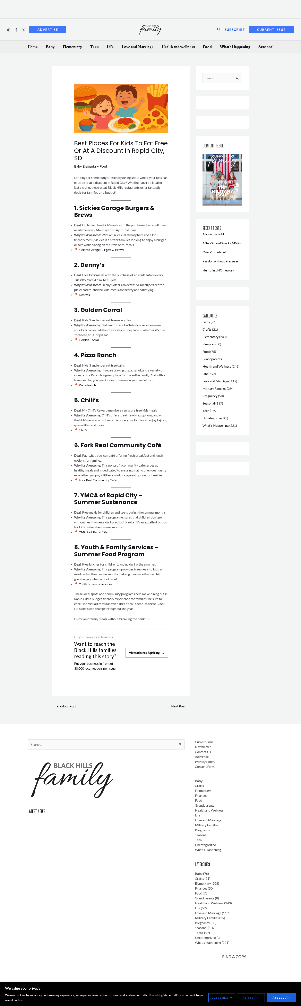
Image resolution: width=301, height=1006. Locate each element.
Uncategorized (213, 418)
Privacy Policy (205, 761)
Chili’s (82, 430)
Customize (220, 997)
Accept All (281, 997)
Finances (209, 344)
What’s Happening (235, 47)
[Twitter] (23, 30)
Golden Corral (88, 340)
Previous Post (64, 706)
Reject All (251, 997)
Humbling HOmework (218, 270)
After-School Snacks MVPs (222, 243)
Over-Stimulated (214, 252)
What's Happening (216, 425)
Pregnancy (210, 396)
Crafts (207, 329)
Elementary (72, 47)
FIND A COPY (234, 956)
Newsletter (203, 747)
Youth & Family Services (95, 584)
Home (33, 47)
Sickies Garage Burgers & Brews (101, 250)
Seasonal (266, 47)
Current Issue (204, 742)
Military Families (214, 388)
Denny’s (84, 295)
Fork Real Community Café (97, 480)
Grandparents (212, 359)
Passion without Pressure (220, 261)
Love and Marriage (138, 47)
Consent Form (205, 766)
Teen (94, 47)
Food (207, 47)
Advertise (202, 757)
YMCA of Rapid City (93, 532)
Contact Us (203, 752)
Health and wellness (178, 47)
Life (110, 47)
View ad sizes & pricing (146, 652)
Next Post (180, 706)
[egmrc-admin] (16, 30)
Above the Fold (213, 234)
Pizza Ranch (87, 385)
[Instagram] (8, 30)
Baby (50, 47)
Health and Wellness (217, 366)
